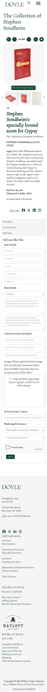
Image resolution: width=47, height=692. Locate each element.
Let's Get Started (10, 647)
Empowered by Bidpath (24, 689)
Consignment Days (11, 562)
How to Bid (7, 638)
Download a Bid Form (12, 644)
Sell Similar (7, 233)
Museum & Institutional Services (18, 567)
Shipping (6, 657)
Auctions (6, 540)
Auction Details (9, 227)
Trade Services (9, 576)
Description (7, 222)
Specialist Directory (11, 553)
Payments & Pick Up (12, 651)
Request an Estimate (12, 591)
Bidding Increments (12, 654)
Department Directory (13, 549)
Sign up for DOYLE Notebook (16, 516)
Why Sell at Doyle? (11, 597)
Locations (6, 558)
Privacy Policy (38, 684)
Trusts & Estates (10, 571)
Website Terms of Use (19, 684)
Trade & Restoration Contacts (16, 661)
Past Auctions (8, 544)
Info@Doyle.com (10, 498)
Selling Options (9, 600)
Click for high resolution (25, 88)
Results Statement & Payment (16, 604)
